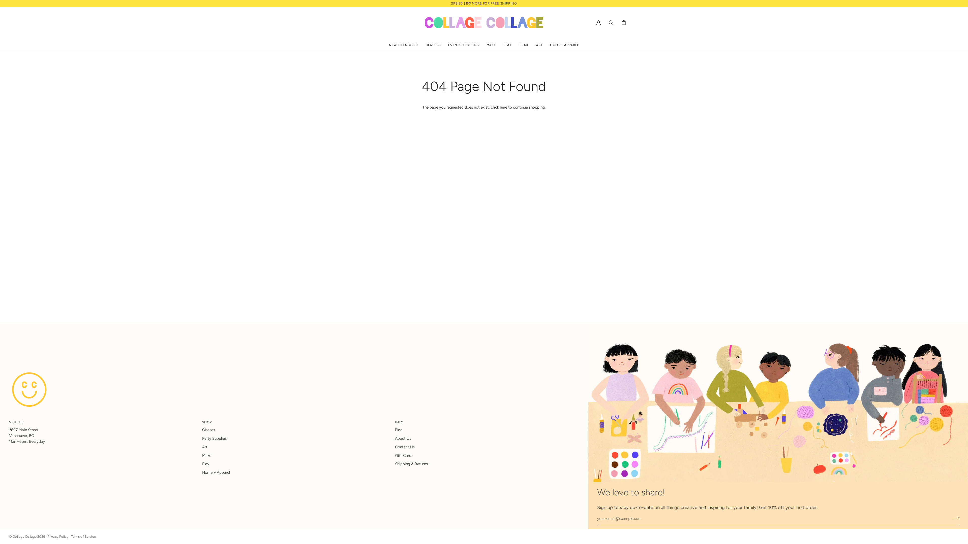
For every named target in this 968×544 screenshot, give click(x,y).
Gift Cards (404, 455)
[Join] (955, 518)
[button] (403, 45)
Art (204, 447)
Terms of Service (83, 536)
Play (205, 464)
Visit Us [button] (16, 422)
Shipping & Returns (411, 464)
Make (206, 455)
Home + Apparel (216, 472)
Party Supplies (214, 438)
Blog (399, 430)
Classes (208, 430)
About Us (403, 438)
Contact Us (405, 447)
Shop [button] (207, 422)
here (503, 107)
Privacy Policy (58, 536)
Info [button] (399, 422)
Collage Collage (25, 536)
